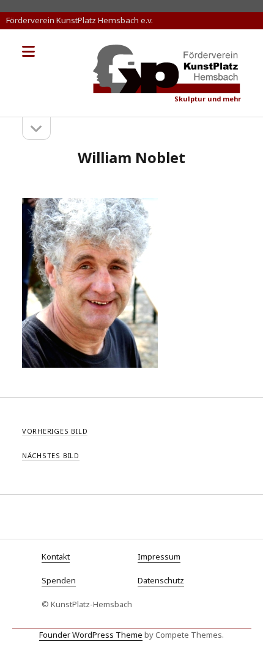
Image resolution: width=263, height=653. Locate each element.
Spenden (59, 580)
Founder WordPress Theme (91, 634)
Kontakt (56, 556)
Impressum (159, 556)
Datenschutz (161, 580)
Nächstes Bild (51, 455)
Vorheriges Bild (55, 431)
